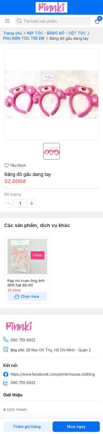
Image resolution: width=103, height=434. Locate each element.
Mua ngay (76, 426)
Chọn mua (30, 296)
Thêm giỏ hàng (27, 426)
